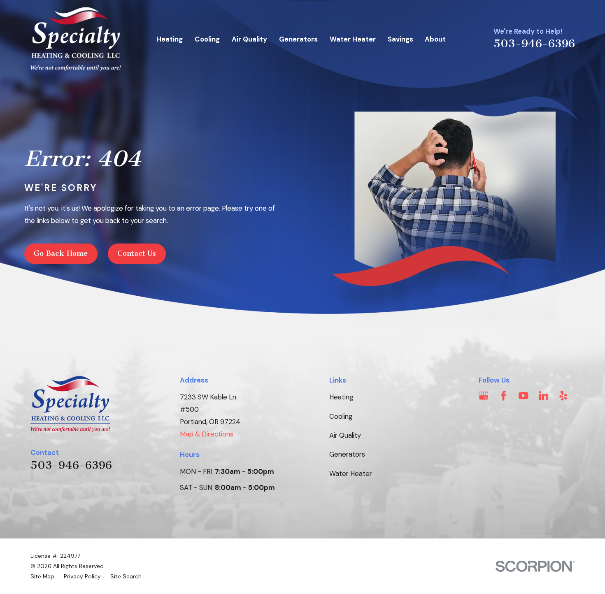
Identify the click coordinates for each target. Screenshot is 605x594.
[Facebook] (503, 395)
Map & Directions (206, 434)
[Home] (75, 39)
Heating (341, 396)
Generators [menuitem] (298, 39)
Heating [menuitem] (169, 39)
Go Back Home (61, 253)
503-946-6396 (534, 43)
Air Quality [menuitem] (249, 39)
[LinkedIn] (543, 395)
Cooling (340, 416)
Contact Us (136, 253)
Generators (347, 454)
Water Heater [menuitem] (353, 39)
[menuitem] (42, 576)
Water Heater (350, 473)
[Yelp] (563, 395)
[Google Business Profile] (483, 395)
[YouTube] (523, 395)
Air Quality (345, 435)
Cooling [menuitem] (207, 39)
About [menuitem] (435, 39)
